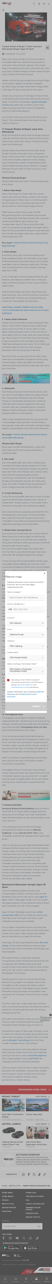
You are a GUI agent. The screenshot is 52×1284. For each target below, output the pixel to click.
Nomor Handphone (16, 604)
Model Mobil (13, 652)
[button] (26, 573)
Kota (9, 629)
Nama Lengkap (14, 592)
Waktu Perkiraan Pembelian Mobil (22, 664)
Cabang (11, 641)
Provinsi (11, 618)
